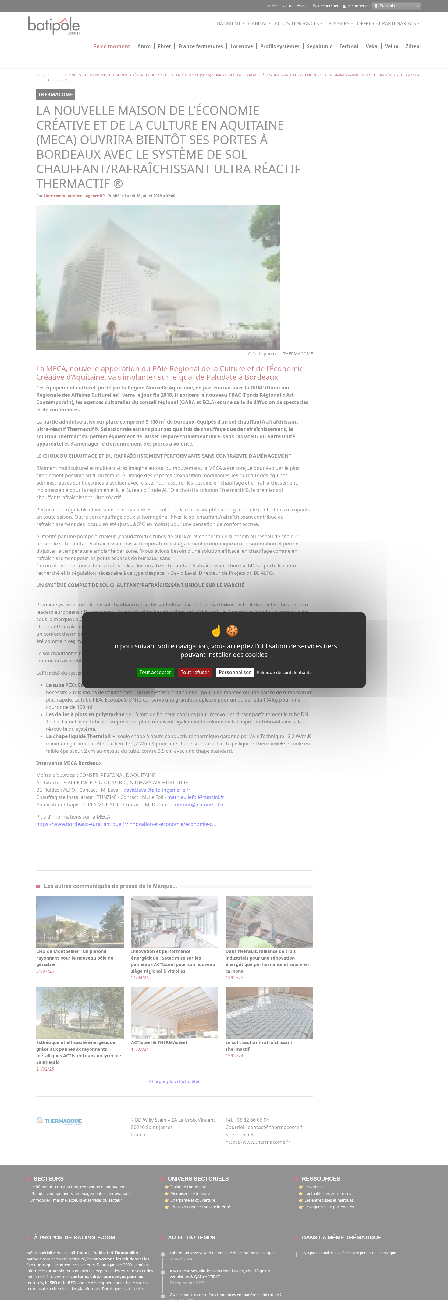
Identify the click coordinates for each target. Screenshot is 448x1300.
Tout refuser (195, 672)
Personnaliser (235, 672)
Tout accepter (155, 672)
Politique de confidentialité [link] (284, 672)
